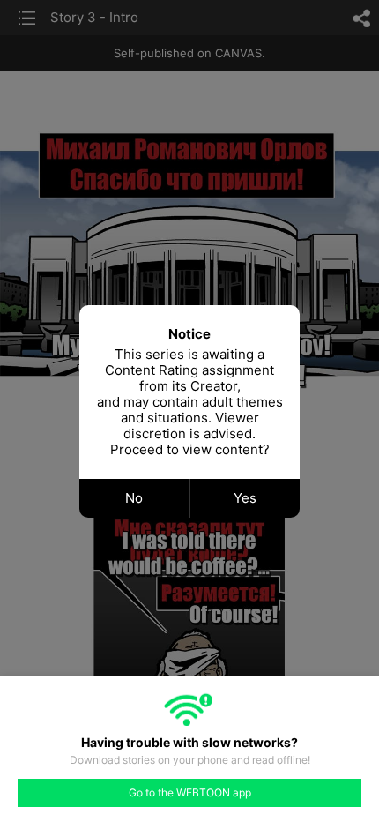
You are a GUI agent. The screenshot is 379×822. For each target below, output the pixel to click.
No (134, 497)
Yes (245, 497)
